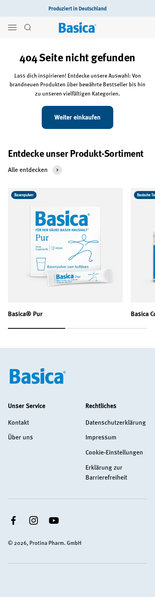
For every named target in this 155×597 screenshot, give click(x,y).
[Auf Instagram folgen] (33, 520)
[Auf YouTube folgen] (53, 520)
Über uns (20, 437)
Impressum (100, 437)
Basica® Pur (25, 313)
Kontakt (18, 422)
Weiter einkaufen (77, 117)
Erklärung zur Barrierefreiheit (106, 472)
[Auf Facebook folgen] (13, 520)
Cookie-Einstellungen (114, 452)
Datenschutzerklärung (115, 422)
